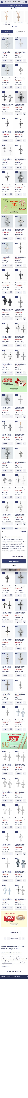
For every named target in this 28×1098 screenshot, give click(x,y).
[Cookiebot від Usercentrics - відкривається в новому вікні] (20, 532)
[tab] (12, 26)
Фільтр (7, 31)
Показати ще (14, 932)
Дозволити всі (14, 561)
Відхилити (14, 565)
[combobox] (21, 31)
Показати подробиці (17, 556)
